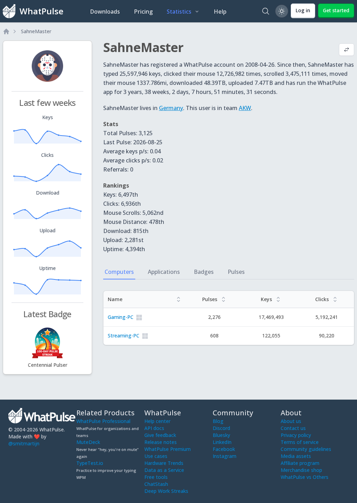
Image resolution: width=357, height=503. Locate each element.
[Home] (6, 31)
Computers (119, 272)
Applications (164, 272)
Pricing (143, 11)
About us (291, 421)
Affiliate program (300, 463)
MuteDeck (88, 442)
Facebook (224, 449)
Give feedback (160, 435)
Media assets (296, 456)
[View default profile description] (346, 50)
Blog (218, 421)
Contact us (293, 428)
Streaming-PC (123, 335)
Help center (157, 421)
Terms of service (300, 442)
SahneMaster (36, 31)
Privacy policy (296, 435)
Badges (204, 272)
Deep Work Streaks (166, 491)
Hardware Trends (163, 463)
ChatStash (156, 484)
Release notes (160, 442)
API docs (154, 428)
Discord (221, 428)
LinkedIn (222, 442)
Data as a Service (164, 470)
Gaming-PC (121, 317)
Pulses (236, 272)
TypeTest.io (89, 463)
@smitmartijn (23, 443)
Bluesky (221, 435)
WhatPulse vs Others (304, 477)
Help (220, 11)
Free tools (156, 477)
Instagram (224, 456)
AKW (245, 108)
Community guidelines (306, 449)
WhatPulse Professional (103, 421)
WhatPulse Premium (167, 449)
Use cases (155, 456)
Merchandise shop (301, 470)
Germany (171, 108)
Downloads (105, 11)
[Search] (265, 11)
